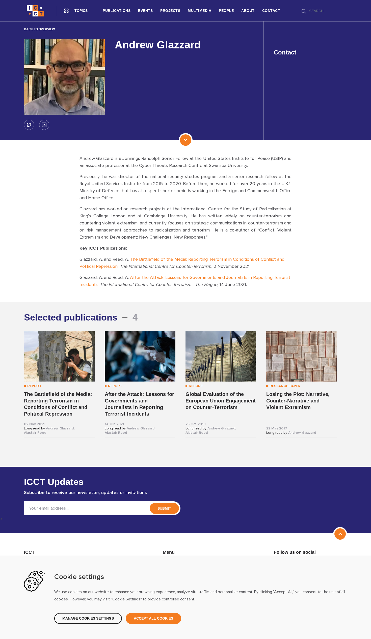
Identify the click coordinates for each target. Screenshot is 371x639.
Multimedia (199, 11)
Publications (116, 11)
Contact (271, 11)
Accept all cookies (153, 618)
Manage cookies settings (88, 618)
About (248, 11)
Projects (170, 11)
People (226, 11)
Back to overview (39, 29)
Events (145, 11)
